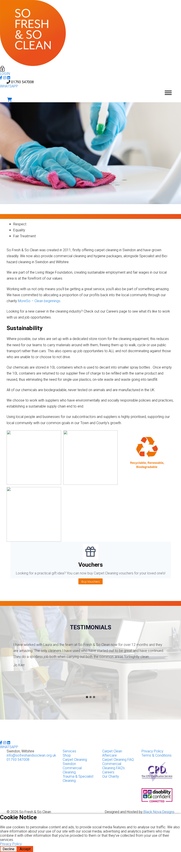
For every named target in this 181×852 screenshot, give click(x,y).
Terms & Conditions (156, 755)
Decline (8, 849)
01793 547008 (22, 82)
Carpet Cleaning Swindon (75, 761)
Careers (108, 772)
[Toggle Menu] (168, 93)
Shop (67, 755)
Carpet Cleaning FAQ (118, 759)
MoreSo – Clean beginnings (39, 301)
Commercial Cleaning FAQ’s (113, 766)
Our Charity (110, 776)
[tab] (87, 697)
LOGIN (5, 73)
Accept (25, 849)
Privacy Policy (152, 751)
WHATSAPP (9, 86)
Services (69, 751)
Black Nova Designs (158, 812)
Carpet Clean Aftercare (112, 753)
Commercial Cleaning (72, 770)
